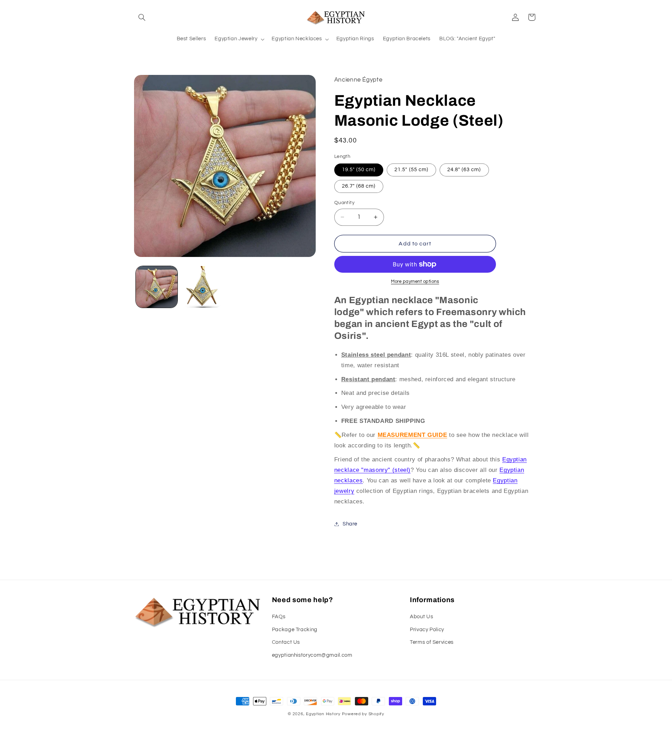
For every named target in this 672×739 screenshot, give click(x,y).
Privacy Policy (427, 629)
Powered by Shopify (363, 714)
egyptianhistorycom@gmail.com (312, 655)
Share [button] (350, 524)
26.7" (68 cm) (359, 186)
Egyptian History (323, 714)
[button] (142, 17)
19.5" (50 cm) (359, 169)
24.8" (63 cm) (464, 169)
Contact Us (286, 642)
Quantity (344, 202)
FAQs (279, 616)
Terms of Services (432, 642)
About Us (421, 616)
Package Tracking (294, 629)
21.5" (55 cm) (411, 169)
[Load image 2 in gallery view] (202, 287)
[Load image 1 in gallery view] (156, 287)
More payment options (415, 281)
